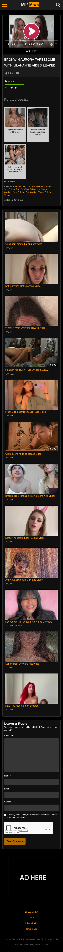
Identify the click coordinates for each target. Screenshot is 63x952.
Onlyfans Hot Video (38, 189)
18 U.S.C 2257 (31, 912)
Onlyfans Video (37, 192)
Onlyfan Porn (14, 189)
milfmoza (14, 181)
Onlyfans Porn (10, 192)
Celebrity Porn (37, 186)
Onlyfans (25, 189)
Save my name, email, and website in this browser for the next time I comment (32, 816)
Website (7, 802)
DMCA (31, 917)
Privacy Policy (31, 923)
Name (7, 776)
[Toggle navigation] (5, 5)
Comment (9, 735)
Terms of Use (31, 929)
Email (7, 789)
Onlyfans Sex (23, 192)
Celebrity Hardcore (21, 186)
